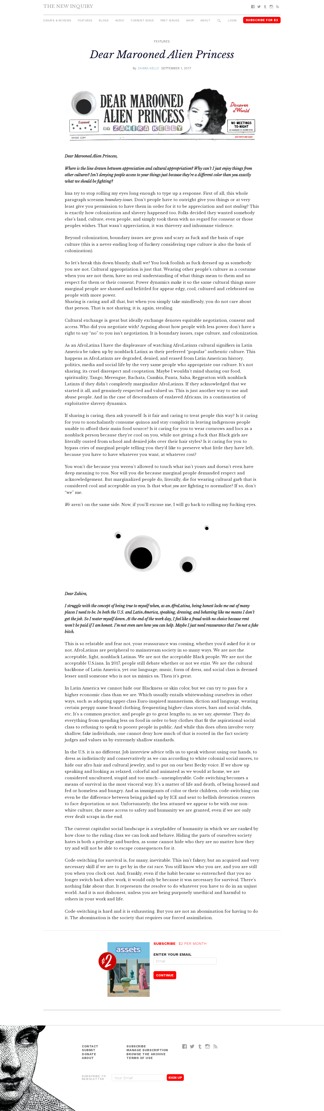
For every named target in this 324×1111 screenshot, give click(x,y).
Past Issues (170, 20)
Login (232, 20)
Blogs (104, 20)
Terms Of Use (139, 1058)
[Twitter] (259, 7)
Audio (119, 20)
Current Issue (142, 20)
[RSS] (277, 7)
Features (85, 20)
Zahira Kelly (148, 68)
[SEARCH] (219, 21)
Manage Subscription (147, 1050)
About (205, 20)
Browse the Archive (146, 1054)
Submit (88, 1050)
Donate (89, 1054)
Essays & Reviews (57, 20)
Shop (190, 20)
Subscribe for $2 (262, 20)
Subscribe (136, 1046)
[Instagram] (271, 7)
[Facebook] (253, 7)
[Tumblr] (265, 7)
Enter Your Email (172, 954)
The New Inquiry (68, 6)
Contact (90, 1046)
